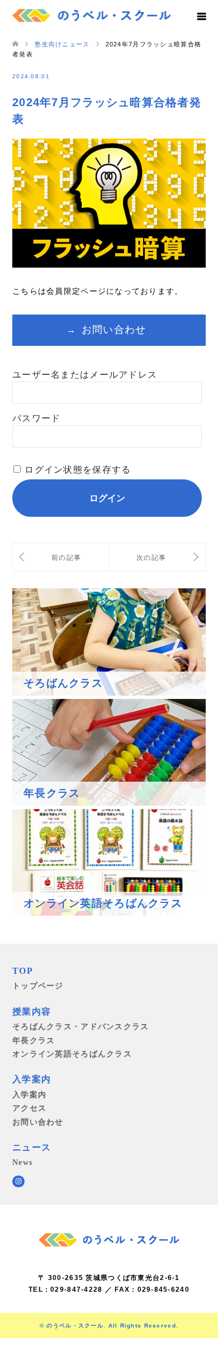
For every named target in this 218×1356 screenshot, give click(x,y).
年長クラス (33, 1040)
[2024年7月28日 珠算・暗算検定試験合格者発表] (157, 557)
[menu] (201, 17)
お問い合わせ (114, 329)
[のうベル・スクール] (91, 14)
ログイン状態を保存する (78, 469)
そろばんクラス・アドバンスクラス (80, 1026)
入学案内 (29, 1094)
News (22, 1162)
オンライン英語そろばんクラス (72, 1053)
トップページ (38, 985)
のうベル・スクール (74, 1325)
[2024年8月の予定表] (60, 557)
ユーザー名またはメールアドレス (84, 374)
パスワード (36, 418)
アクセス (29, 1107)
